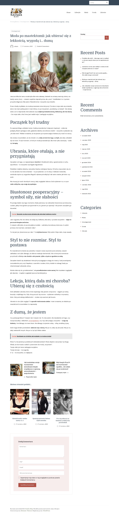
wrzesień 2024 (86, 171)
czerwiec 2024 (86, 185)
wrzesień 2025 (86, 136)
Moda (86, 12)
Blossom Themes (26, 511)
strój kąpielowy (34, 321)
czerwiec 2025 (86, 140)
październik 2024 (87, 167)
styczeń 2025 (86, 158)
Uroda (94, 12)
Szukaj (83, 34)
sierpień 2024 (86, 176)
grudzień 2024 (86, 162)
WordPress (46, 511)
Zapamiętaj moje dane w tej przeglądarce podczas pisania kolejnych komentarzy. (40, 479)
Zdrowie (103, 12)
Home (69, 12)
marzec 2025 (86, 149)
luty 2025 (85, 153)
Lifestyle (77, 12)
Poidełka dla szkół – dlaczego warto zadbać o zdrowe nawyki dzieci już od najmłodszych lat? (95, 60)
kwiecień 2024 (86, 193)
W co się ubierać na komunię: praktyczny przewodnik (63, 420)
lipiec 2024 (85, 180)
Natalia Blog (29, 509)
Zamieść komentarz (43, 46)
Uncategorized (15, 31)
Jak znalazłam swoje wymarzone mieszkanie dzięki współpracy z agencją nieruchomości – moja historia (95, 88)
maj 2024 (85, 189)
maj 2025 (85, 144)
